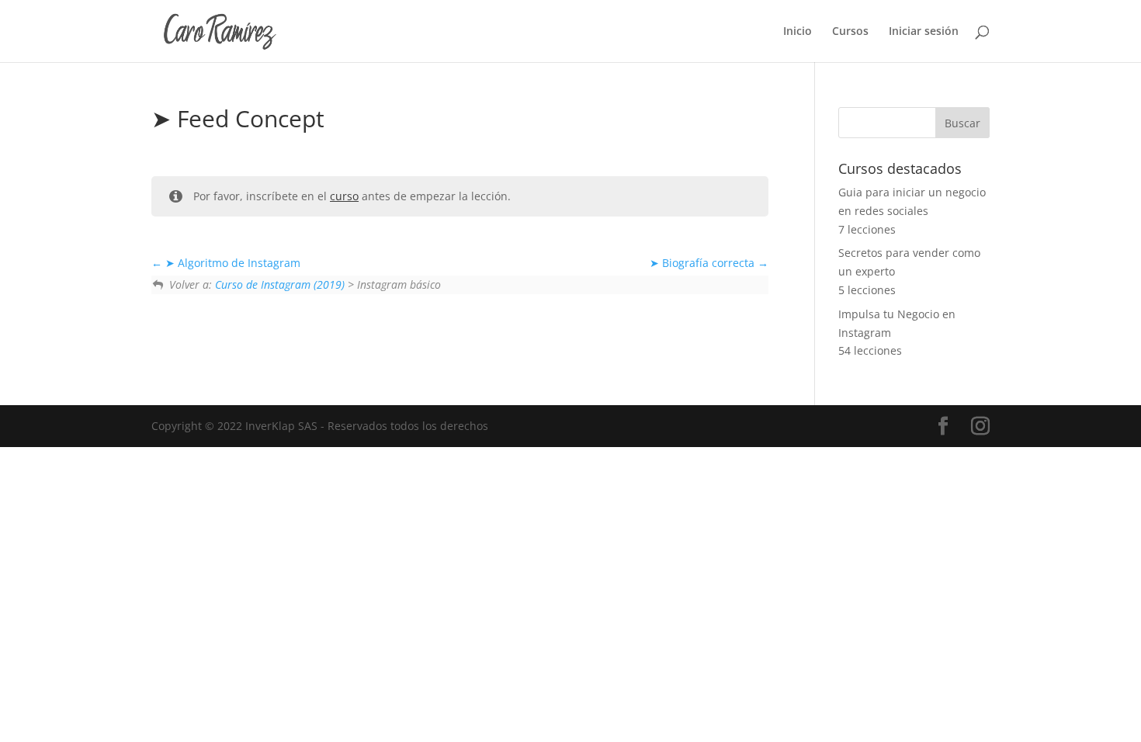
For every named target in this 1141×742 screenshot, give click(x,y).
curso (344, 196)
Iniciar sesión (924, 32)
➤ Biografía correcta (704, 262)
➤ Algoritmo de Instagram (231, 262)
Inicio (797, 32)
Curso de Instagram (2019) (280, 284)
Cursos (850, 32)
